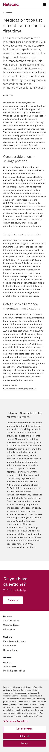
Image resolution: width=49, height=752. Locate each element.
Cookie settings (24, 729)
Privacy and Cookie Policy (17, 721)
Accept (24, 743)
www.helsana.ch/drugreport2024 (19, 389)
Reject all (24, 736)
